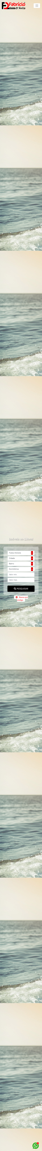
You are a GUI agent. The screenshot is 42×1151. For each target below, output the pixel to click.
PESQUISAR (22, 588)
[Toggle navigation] (37, 5)
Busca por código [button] (22, 598)
